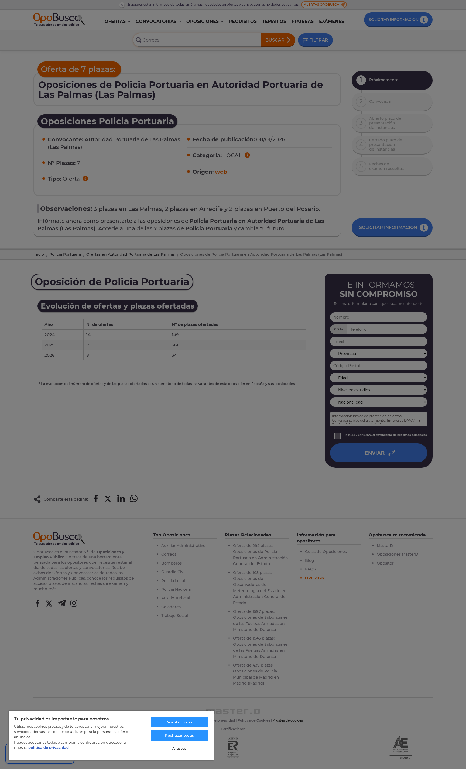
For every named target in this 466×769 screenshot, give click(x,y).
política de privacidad (48, 747)
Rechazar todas (179, 735)
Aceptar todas (179, 722)
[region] (111, 735)
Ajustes (179, 748)
